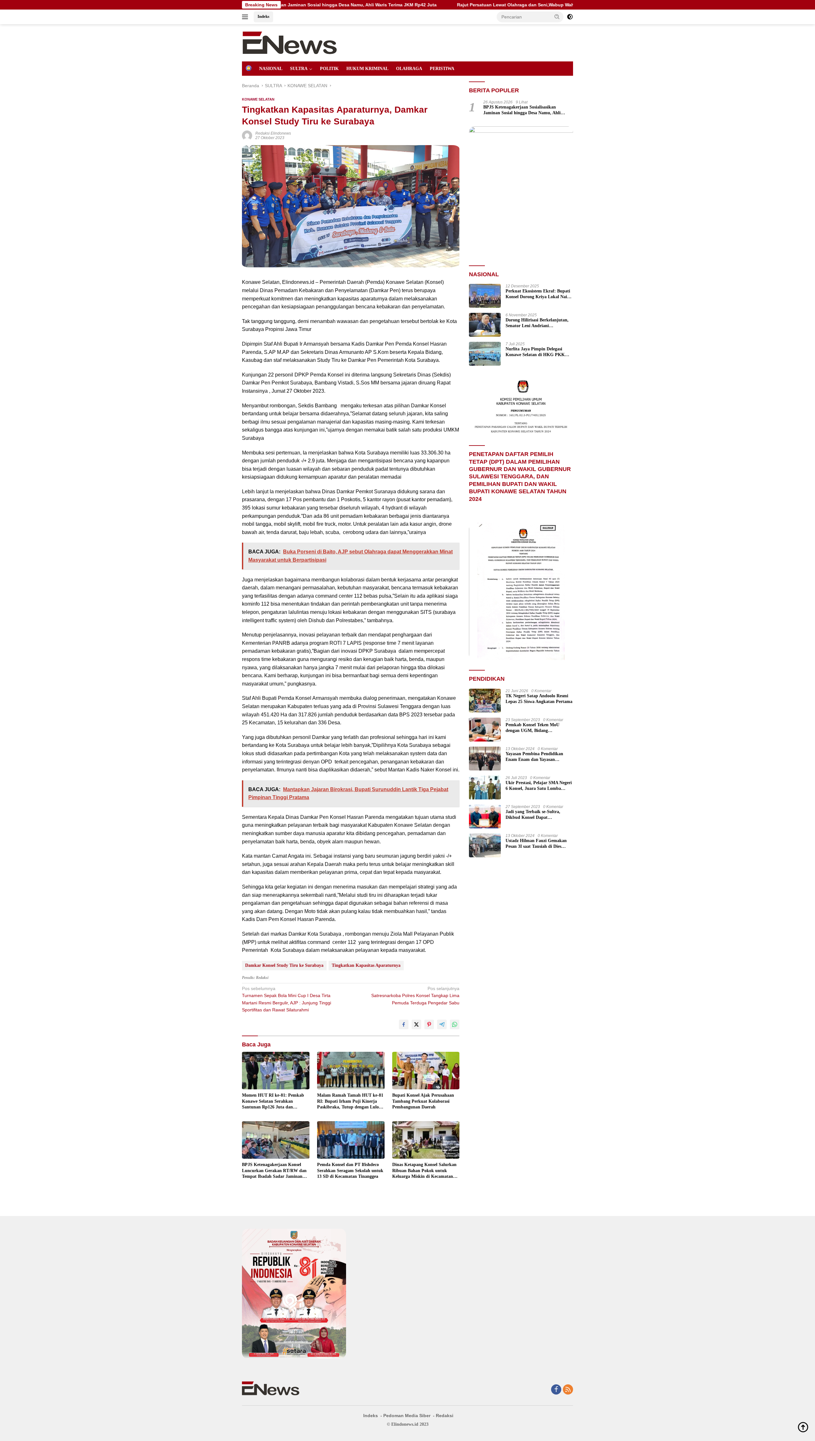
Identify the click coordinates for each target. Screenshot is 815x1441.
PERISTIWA (442, 68)
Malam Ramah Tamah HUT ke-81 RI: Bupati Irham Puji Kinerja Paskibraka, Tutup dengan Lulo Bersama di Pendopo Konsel (350, 1101)
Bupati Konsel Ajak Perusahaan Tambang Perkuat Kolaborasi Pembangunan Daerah (423, 1101)
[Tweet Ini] (416, 1024)
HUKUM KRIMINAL (367, 68)
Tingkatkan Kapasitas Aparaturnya (366, 965)
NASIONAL (270, 68)
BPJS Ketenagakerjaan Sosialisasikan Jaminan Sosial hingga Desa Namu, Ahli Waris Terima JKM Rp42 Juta (522, 110)
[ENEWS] (289, 42)
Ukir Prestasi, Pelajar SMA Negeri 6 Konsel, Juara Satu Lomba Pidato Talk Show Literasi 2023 (539, 785)
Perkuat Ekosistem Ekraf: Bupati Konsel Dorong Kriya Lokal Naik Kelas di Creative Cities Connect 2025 (538, 294)
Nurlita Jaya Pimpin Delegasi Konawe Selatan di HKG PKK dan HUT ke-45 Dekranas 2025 (535, 352)
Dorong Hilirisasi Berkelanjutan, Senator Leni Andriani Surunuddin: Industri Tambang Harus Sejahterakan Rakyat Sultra (537, 323)
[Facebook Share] (403, 1024)
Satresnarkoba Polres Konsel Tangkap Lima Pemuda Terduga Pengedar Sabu (415, 995)
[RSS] (568, 1389)
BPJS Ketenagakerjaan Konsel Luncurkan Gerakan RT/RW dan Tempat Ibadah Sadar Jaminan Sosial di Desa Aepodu (274, 1170)
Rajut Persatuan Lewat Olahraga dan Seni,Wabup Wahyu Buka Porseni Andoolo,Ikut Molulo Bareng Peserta (479, 4)
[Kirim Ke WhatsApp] (454, 1024)
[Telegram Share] (442, 1024)
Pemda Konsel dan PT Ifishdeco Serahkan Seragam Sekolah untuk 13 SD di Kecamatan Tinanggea (350, 1170)
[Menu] (246, 16)
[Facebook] (556, 1389)
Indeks (263, 16)
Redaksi (444, 1415)
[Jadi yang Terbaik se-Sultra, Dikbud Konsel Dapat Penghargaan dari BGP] (485, 816)
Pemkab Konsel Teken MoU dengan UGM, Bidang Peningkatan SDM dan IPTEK (535, 728)
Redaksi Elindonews (273, 133)
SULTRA (299, 68)
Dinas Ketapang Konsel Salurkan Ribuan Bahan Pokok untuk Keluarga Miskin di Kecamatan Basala (424, 1170)
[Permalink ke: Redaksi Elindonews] (247, 135)
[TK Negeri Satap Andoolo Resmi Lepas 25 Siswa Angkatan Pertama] (485, 701)
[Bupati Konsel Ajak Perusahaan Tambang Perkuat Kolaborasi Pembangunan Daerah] (426, 1071)
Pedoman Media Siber (406, 1415)
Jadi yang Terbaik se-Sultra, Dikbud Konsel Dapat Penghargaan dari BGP (533, 814)
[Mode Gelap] (570, 16)
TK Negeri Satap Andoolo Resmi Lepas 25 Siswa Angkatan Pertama (539, 698)
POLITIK (329, 68)
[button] (557, 16)
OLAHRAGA (409, 68)
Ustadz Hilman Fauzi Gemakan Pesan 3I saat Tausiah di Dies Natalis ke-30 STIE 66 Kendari (536, 843)
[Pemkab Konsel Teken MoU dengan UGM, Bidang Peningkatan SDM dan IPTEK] (485, 730)
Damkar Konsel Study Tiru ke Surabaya (284, 965)
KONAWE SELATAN (258, 99)
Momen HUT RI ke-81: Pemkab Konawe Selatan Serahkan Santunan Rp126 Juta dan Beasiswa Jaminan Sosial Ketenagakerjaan (273, 1101)
